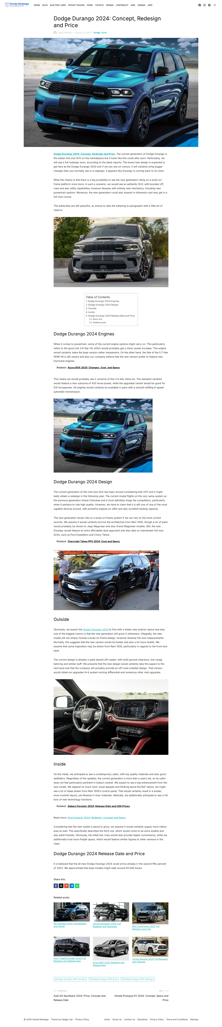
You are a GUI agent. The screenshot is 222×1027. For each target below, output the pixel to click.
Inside (91, 312)
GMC (133, 5)
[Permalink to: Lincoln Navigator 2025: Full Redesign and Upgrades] (111, 912)
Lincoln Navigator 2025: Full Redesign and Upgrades (107, 925)
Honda (110, 5)
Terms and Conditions (177, 1019)
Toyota (99, 5)
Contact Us (129, 1019)
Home (37, 5)
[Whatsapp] (77, 886)
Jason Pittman (65, 32)
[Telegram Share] (71, 886)
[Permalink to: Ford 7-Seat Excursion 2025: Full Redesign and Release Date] (72, 946)
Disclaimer (142, 1019)
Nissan (141, 5)
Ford (90, 5)
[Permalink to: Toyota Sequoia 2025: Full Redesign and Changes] (150, 947)
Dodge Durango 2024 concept (70, 979)
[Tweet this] (61, 886)
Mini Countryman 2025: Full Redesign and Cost (145, 927)
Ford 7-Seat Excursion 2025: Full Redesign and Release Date (70, 959)
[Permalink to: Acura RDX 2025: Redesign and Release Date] (111, 948)
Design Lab (67, 1019)
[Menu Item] (199, 5)
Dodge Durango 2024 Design (103, 304)
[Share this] (56, 886)
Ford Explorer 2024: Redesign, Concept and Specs (97, 817)
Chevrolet (122, 5)
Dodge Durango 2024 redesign (138, 979)
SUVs (45, 5)
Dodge (97, 32)
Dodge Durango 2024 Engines (103, 301)
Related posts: (99, 322)
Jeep (150, 5)
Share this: (98, 319)
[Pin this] (66, 886)
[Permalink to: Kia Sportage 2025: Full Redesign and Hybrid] (72, 912)
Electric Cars (58, 5)
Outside (92, 308)
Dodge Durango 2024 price (104, 979)
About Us (117, 1019)
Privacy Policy (157, 1019)
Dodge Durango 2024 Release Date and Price (111, 315)
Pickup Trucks (76, 5)
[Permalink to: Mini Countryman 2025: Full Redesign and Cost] (150, 913)
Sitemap (194, 1019)
